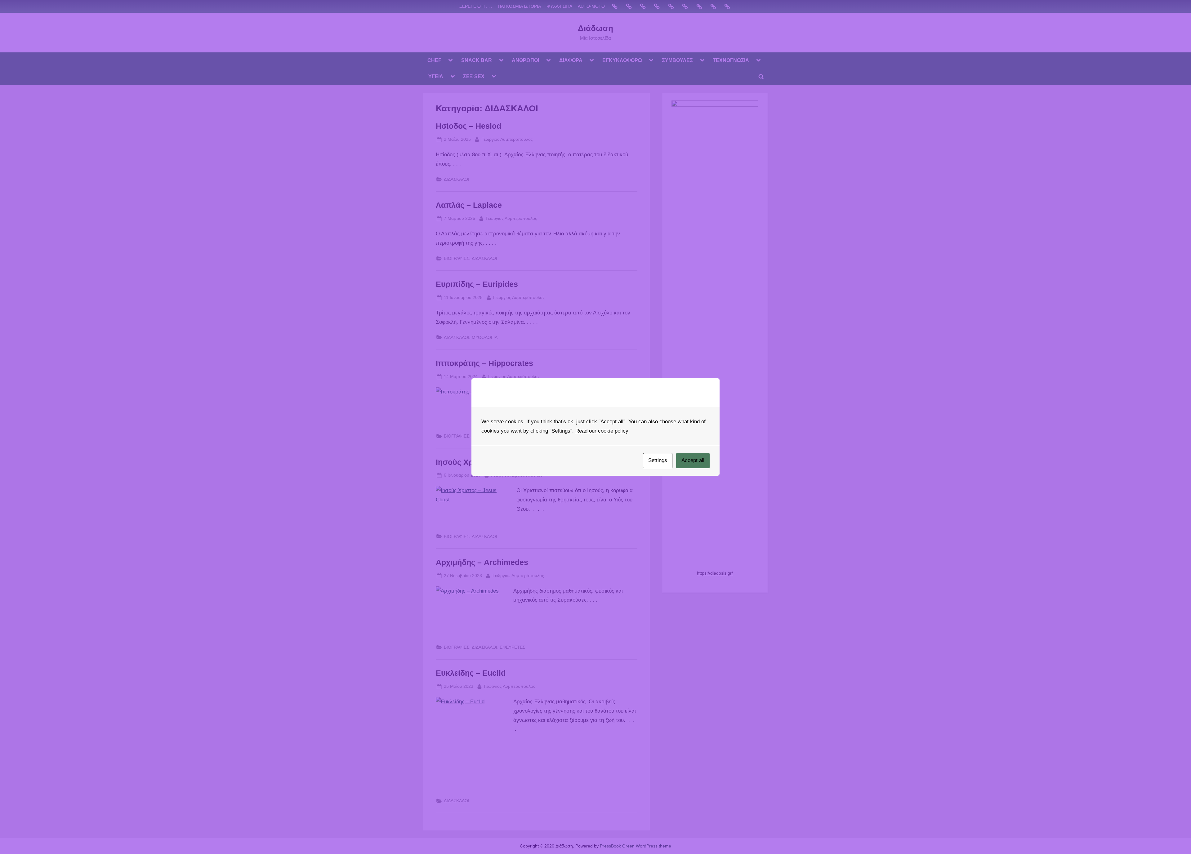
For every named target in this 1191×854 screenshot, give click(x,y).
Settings (657, 460)
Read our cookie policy (601, 431)
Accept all (692, 460)
